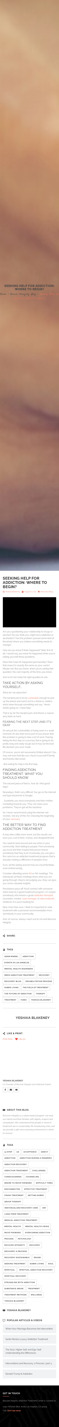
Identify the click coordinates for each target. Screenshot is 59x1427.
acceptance (30, 1152)
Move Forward (12, 1233)
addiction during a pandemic (36, 1158)
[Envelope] (10, 1089)
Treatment (10, 1000)
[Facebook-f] (5, 1089)
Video (24, 1000)
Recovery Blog (47, 592)
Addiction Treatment (16, 1171)
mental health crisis (37, 1226)
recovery (15, 819)
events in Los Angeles (16, 963)
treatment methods (15, 1295)
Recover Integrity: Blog (23, 294)
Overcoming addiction (37, 1233)
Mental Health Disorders (18, 969)
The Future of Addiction (18, 994)
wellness (36, 1295)
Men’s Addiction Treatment (19, 975)
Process (9, 1239)
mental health (12, 1226)
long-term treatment (16, 1214)
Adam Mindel (11, 956)
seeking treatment (15, 1264)
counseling (32, 1177)
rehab (37, 1257)
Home (3, 294)
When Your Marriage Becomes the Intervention (29, 1328)
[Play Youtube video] (29, 612)
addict (44, 1152)
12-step (8, 1152)
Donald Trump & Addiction (18, 1374)
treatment (34, 1289)
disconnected (12, 1189)
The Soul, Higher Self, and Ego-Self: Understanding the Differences (23, 1351)
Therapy (40, 994)
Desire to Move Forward (18, 1183)
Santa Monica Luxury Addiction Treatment (26, 1339)
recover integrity (14, 1245)
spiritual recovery (15, 1276)
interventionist (47, 898)
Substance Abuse (14, 1289)
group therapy (12, 1202)
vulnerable (33, 698)
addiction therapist (43, 895)
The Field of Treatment (36, 987)
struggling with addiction (19, 1282)
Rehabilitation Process (39, 981)
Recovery (44, 975)
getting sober (36, 1195)
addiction (10, 1158)
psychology (24, 1239)
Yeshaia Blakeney (41, 1000)
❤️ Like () (20, 1039)
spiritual (9, 1270)
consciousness (13, 1177)
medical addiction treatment (20, 1220)
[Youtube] (16, 1089)
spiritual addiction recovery (36, 1270)
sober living (37, 1264)
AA (30, 873)
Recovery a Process (15, 1251)
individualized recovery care (21, 1208)
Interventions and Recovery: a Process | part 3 (28, 1363)
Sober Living (11, 987)
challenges (39, 1171)
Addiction (28, 956)
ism (44, 1208)
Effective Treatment (35, 1189)
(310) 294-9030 (14, 1410)
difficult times (44, 1183)
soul (51, 1264)
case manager (29, 898)
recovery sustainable (17, 1257)
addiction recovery (15, 1164)
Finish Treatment (14, 1195)
